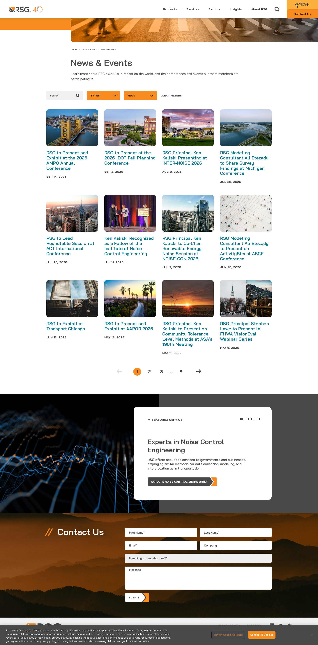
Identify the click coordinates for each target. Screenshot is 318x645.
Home (74, 49)
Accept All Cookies (261, 634)
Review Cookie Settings (228, 634)
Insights (236, 9)
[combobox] (103, 95)
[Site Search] (277, 9)
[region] (159, 635)
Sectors (215, 9)
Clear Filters (171, 95)
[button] (241, 419)
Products (170, 9)
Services (192, 9)
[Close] (312, 635)
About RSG (259, 9)
